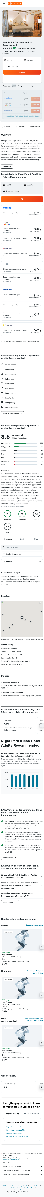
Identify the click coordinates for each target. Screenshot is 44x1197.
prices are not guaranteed (11, 1159)
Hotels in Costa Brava (27, 1188)
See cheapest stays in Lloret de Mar (35, 972)
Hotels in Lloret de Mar (14, 1133)
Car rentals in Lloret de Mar (15, 1130)
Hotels (14, 1186)
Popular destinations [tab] (31, 1114)
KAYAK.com (5, 1186)
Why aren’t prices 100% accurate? (16, 1174)
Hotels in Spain (34, 1186)
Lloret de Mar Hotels (20, 1190)
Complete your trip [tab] (12, 1114)
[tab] (8, 539)
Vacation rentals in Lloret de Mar (17, 1136)
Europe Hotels (23, 1186)
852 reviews (31, 48)
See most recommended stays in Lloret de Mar (34, 1019)
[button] (3, 3)
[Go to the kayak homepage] (15, 3)
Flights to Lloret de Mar (14, 1127)
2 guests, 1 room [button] (11, 66)
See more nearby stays (34, 925)
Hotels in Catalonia (13, 1188)
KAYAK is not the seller (12, 1166)
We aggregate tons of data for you (16, 1170)
